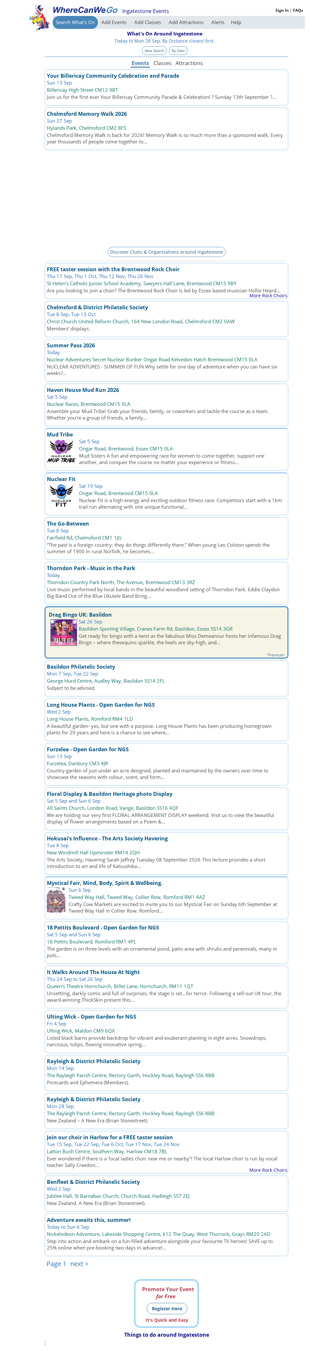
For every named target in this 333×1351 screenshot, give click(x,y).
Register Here (167, 1308)
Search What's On (75, 22)
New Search (154, 50)
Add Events (114, 22)
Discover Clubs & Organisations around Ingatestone (166, 252)
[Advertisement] (166, 197)
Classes (162, 63)
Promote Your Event (168, 1293)
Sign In (282, 10)
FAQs (298, 10)
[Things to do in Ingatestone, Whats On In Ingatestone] (85, 10)
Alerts (217, 22)
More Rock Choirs (268, 295)
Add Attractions (187, 22)
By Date (178, 50)
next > (79, 1263)
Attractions (189, 63)
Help (236, 22)
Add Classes (148, 22)
